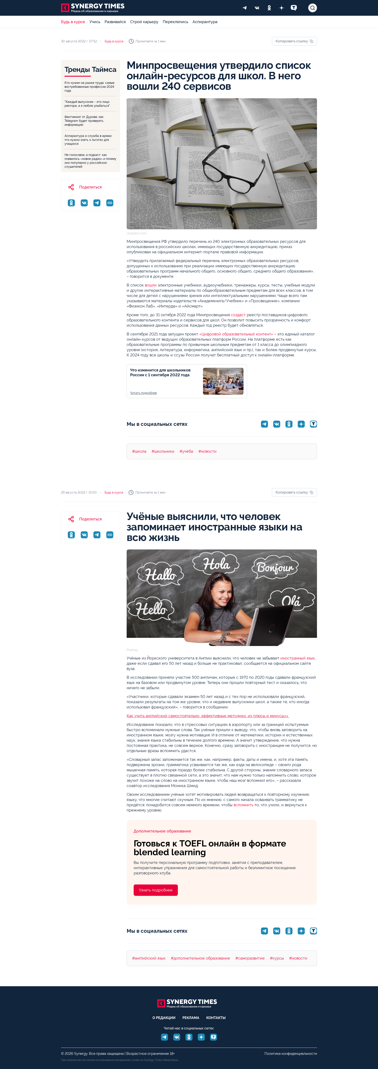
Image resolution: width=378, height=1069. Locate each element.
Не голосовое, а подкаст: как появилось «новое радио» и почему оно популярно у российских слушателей (90, 160)
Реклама (190, 1018)
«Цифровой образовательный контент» (235, 334)
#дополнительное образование (200, 958)
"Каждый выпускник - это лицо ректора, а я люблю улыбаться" (87, 103)
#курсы (277, 958)
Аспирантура (204, 21)
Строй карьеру (144, 21)
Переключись (175, 21)
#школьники (163, 451)
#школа (139, 451)
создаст (238, 315)
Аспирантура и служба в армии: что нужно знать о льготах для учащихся (88, 139)
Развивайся (115, 21)
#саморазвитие (250, 958)
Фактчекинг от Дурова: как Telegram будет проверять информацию (84, 120)
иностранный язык (297, 658)
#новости (207, 451)
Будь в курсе (73, 21)
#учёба (186, 451)
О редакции (163, 1018)
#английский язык (149, 958)
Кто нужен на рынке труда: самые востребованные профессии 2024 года (89, 86)
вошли (151, 285)
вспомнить (243, 805)
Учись (94, 21)
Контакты (216, 1018)
